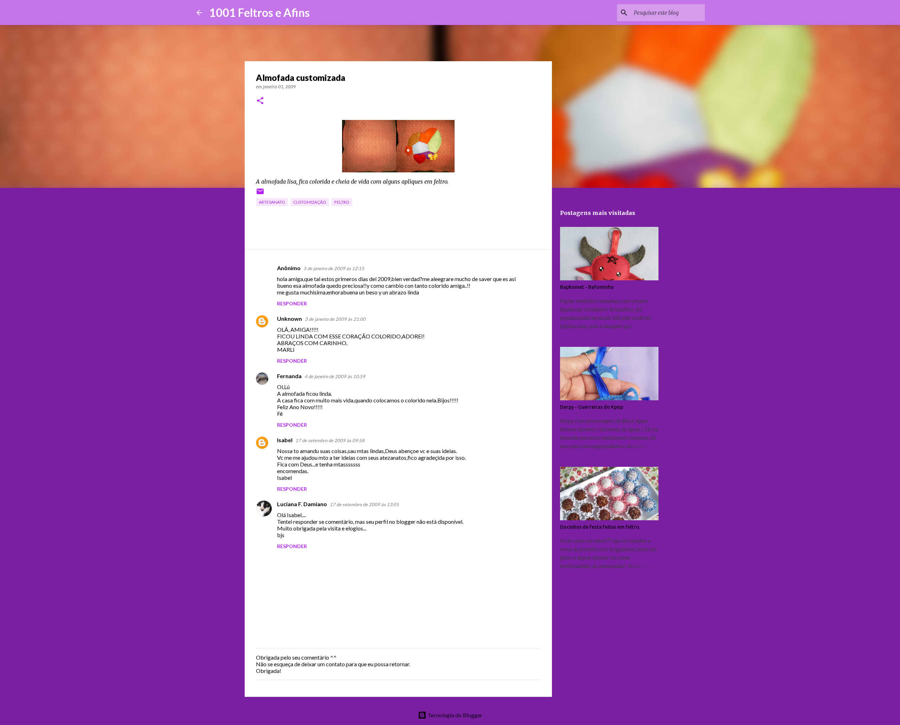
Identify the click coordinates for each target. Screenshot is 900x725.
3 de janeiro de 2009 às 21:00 (335, 319)
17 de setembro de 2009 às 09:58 (330, 440)
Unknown (289, 318)
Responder (292, 303)
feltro (341, 202)
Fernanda (289, 376)
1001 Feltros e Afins (259, 12)
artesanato (272, 202)
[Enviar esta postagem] (260, 194)
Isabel (284, 440)
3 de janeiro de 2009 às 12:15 (333, 268)
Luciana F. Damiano (302, 504)
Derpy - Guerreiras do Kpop (591, 407)
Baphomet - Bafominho (587, 287)
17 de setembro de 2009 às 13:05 (364, 504)
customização (309, 202)
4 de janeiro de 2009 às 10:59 (334, 376)
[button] (260, 101)
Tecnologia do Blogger (454, 715)
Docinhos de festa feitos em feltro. (600, 527)
